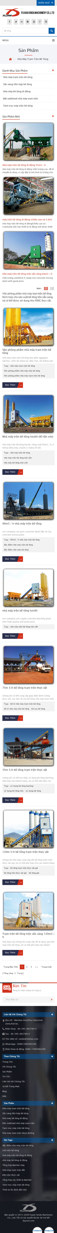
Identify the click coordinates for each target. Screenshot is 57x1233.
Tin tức (6, 1076)
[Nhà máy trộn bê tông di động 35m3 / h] (28, 141)
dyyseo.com (29, 1220)
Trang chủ (7, 1061)
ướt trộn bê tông (10, 1150)
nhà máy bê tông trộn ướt (16, 462)
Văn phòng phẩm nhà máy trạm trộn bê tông (24, 375)
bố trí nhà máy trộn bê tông (16, 708)
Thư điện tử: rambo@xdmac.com (21, 1039)
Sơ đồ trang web (10, 1086)
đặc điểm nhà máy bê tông (16, 549)
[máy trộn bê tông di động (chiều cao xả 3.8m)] (28, 196)
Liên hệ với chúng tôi (13, 1081)
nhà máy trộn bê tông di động (17, 1155)
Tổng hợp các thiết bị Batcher (17, 1180)
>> (36, 967)
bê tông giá (34, 873)
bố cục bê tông (38, 708)
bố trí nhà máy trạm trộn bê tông (25, 703)
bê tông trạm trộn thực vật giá (24, 868)
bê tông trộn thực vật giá (15, 873)
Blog (4, 1091)
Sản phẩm (7, 1071)
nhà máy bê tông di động (14, 1160)
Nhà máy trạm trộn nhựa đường (18, 1133)
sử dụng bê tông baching (21, 786)
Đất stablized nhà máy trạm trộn (20, 98)
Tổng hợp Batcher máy (13, 1165)
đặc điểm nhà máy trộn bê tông (18, 544)
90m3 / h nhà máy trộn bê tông (24, 539)
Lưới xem (46, 288)
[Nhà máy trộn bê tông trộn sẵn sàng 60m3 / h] (28, 250)
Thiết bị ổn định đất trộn (14, 1189)
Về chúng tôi (9, 1066)
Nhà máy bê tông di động (17, 91)
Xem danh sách (52, 288)
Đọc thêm (10, 385)
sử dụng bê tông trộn (13, 790)
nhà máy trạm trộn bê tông (22, 365)
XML (4, 1096)
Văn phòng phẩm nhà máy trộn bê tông (22, 370)
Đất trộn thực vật (11, 1175)
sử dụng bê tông (33, 790)
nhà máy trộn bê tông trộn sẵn (18, 457)
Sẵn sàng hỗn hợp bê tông (17, 84)
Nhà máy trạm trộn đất (13, 1170)
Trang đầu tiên (11, 967)
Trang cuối (46, 967)
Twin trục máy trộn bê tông (18, 105)
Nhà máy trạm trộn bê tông (32, 59)
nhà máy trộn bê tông (20, 452)
